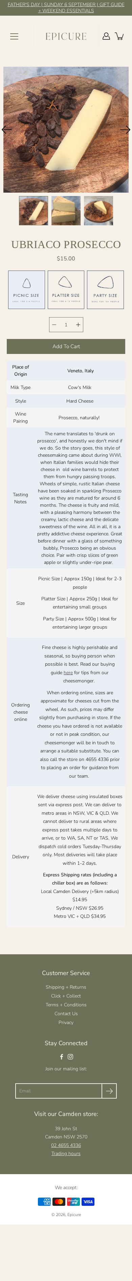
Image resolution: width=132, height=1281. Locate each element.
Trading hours (66, 1153)
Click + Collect (66, 996)
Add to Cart (66, 346)
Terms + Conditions (66, 1005)
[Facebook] (61, 1056)
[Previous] (7, 129)
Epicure (74, 1214)
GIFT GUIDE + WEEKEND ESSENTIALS (81, 7)
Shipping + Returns (66, 987)
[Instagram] (70, 1056)
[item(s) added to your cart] (119, 36)
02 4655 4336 (66, 1145)
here (68, 672)
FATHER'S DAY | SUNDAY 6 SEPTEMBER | (54, 4)
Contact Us (66, 1013)
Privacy (66, 1022)
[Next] (125, 129)
